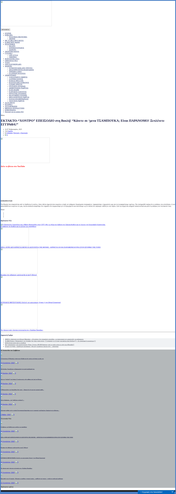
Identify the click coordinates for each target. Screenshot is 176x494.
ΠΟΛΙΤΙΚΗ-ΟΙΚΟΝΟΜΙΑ (18, 37)
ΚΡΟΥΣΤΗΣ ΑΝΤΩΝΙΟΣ (17, 93)
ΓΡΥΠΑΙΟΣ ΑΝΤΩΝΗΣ (17, 86)
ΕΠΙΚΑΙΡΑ (9, 35)
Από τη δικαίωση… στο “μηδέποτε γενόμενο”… (12, 400)
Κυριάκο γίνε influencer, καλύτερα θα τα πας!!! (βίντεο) (19, 275)
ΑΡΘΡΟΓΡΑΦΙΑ (10, 75)
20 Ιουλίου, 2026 (6, 383)
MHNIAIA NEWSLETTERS (14, 108)
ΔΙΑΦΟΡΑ (12, 50)
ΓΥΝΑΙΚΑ (8, 53)
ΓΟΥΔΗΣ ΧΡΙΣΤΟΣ (15, 84)
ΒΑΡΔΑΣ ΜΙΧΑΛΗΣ (16, 81)
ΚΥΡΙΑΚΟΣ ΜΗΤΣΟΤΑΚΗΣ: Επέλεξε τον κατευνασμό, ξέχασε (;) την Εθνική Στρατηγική (31, 302)
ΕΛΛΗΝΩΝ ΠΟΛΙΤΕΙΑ (17, 73)
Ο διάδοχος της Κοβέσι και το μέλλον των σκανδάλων (18, 226)
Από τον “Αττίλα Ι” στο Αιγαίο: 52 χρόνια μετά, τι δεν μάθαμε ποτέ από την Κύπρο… (21, 379)
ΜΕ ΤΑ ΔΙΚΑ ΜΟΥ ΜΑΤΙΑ (14, 40)
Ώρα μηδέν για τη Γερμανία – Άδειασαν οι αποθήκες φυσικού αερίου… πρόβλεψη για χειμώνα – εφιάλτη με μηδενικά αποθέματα (32, 478)
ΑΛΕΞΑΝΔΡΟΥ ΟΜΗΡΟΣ (18, 77)
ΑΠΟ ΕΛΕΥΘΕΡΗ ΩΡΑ (13, 64)
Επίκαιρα (10, 133)
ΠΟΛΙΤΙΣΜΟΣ (10, 44)
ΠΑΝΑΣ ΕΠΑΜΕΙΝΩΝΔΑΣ (18, 99)
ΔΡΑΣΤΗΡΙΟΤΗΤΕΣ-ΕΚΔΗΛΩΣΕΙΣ (21, 70)
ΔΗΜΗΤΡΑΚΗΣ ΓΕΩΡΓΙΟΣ (18, 88)
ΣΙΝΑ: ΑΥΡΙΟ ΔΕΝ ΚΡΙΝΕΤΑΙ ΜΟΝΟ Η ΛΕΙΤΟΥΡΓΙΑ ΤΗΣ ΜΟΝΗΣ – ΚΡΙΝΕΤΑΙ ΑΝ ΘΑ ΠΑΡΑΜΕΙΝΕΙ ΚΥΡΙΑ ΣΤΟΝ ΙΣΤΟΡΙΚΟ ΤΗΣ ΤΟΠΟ (51, 247)
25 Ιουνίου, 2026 (6, 394)
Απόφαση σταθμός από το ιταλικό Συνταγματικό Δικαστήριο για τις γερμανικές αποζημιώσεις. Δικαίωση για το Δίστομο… (30, 410)
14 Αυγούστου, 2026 (8, 363)
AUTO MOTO (10, 103)
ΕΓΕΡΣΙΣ (8, 33)
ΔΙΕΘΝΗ (12, 39)
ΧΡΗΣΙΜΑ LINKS (15, 71)
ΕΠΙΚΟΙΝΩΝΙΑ (10, 110)
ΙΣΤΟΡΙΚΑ (8, 104)
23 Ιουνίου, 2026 (6, 404)
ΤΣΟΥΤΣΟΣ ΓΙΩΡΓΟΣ (16, 101)
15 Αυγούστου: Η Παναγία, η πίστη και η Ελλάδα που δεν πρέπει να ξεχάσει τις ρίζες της (22, 358)
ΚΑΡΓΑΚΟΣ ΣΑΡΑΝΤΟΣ (17, 92)
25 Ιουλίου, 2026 (6, 373)
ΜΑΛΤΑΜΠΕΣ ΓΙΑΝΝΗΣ (18, 95)
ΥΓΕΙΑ (7, 62)
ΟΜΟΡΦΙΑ (13, 57)
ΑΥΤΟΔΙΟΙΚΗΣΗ (11, 106)
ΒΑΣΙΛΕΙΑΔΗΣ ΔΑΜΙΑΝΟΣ (19, 82)
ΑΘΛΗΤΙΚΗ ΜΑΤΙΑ (12, 51)
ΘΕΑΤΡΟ (12, 46)
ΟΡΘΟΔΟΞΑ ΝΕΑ (11, 61)
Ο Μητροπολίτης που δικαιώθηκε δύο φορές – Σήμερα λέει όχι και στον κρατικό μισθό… (22, 389)
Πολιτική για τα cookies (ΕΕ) (14, 112)
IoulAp (10, 131)
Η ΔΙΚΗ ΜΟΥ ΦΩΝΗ (12, 42)
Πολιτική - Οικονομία (20, 133)
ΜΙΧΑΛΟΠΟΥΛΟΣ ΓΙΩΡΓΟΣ (19, 97)
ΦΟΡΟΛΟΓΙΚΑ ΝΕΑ (12, 59)
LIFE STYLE (13, 55)
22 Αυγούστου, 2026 (8, 431)
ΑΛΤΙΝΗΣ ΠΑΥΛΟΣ (16, 79)
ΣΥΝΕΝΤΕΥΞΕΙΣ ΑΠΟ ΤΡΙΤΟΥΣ (20, 68)
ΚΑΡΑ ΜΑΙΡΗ (14, 90)
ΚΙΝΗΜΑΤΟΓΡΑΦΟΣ (16, 48)
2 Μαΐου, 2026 (6, 415)
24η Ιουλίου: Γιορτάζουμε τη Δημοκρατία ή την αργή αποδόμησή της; (18, 369)
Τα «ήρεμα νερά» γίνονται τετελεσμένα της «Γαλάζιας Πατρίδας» (22, 330)
